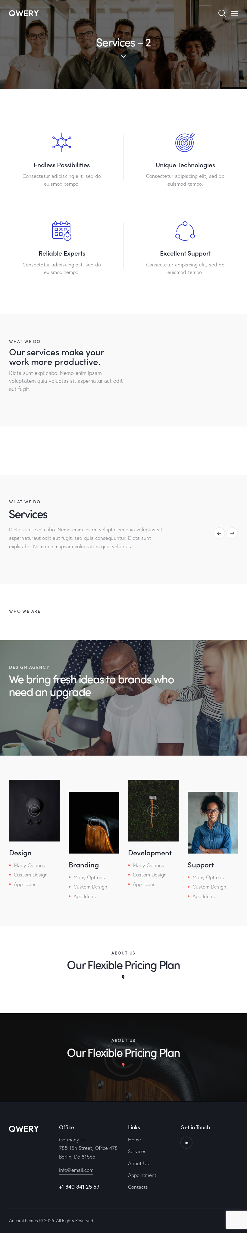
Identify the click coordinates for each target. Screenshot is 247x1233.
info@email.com (76, 1170)
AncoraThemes (23, 1220)
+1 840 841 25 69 (79, 1186)
